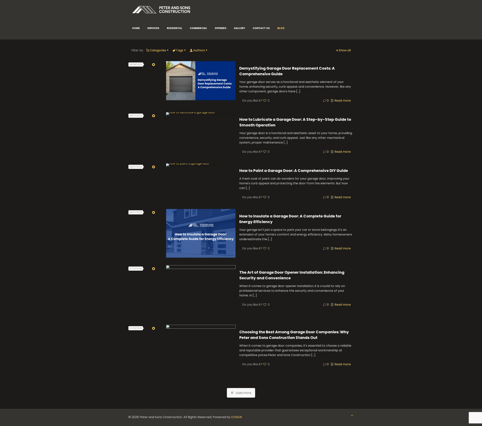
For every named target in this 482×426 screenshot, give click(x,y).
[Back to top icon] (352, 415)
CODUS (236, 417)
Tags (179, 50)
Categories (158, 50)
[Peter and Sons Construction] (161, 9)
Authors (199, 50)
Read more (342, 100)
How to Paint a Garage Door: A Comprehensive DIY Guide (293, 170)
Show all (345, 50)
